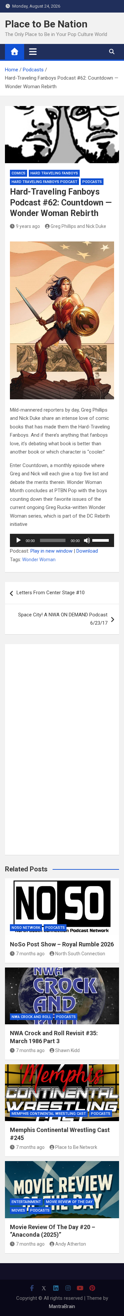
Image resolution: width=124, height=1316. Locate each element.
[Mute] (87, 540)
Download (87, 551)
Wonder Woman (39, 559)
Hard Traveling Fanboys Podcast (44, 182)
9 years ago (28, 226)
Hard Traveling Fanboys (54, 173)
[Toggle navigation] (33, 51)
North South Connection (80, 953)
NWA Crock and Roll (31, 1017)
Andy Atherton (70, 1244)
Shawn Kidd (67, 1050)
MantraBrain (62, 1306)
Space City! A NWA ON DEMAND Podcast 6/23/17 (62, 619)
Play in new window (51, 551)
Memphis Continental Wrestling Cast (49, 1114)
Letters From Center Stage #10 (51, 593)
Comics (18, 173)
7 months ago (30, 953)
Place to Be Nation (46, 24)
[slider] (101, 540)
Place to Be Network (76, 1147)
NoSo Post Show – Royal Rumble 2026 (62, 944)
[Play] (18, 540)
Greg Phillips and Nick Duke (78, 226)
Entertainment (26, 1202)
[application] (62, 540)
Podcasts (92, 182)
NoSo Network (26, 928)
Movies (18, 1210)
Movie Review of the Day (69, 1202)
